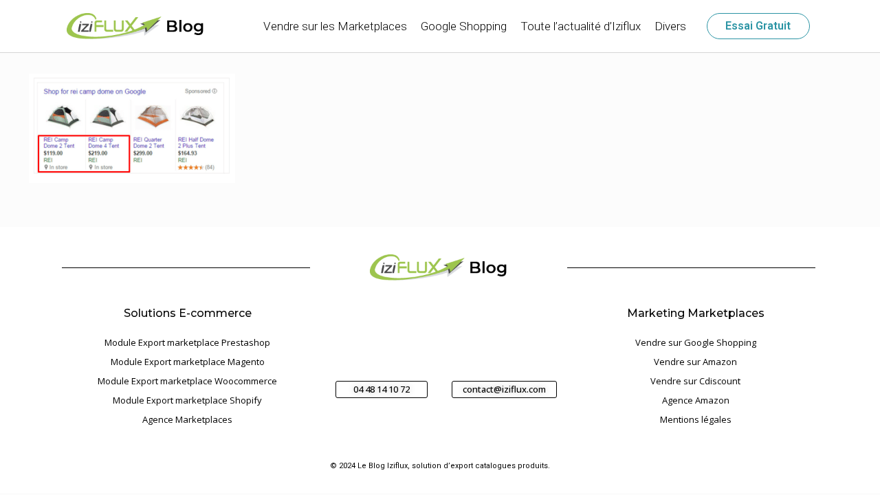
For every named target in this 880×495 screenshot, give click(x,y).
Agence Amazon (695, 400)
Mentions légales (696, 419)
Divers (670, 26)
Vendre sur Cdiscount (695, 381)
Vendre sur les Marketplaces (335, 26)
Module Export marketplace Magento (188, 361)
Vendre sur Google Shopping (695, 342)
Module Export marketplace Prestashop (187, 342)
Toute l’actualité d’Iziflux (580, 26)
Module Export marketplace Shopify (187, 400)
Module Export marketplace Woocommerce (187, 381)
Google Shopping (464, 26)
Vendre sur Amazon (695, 361)
